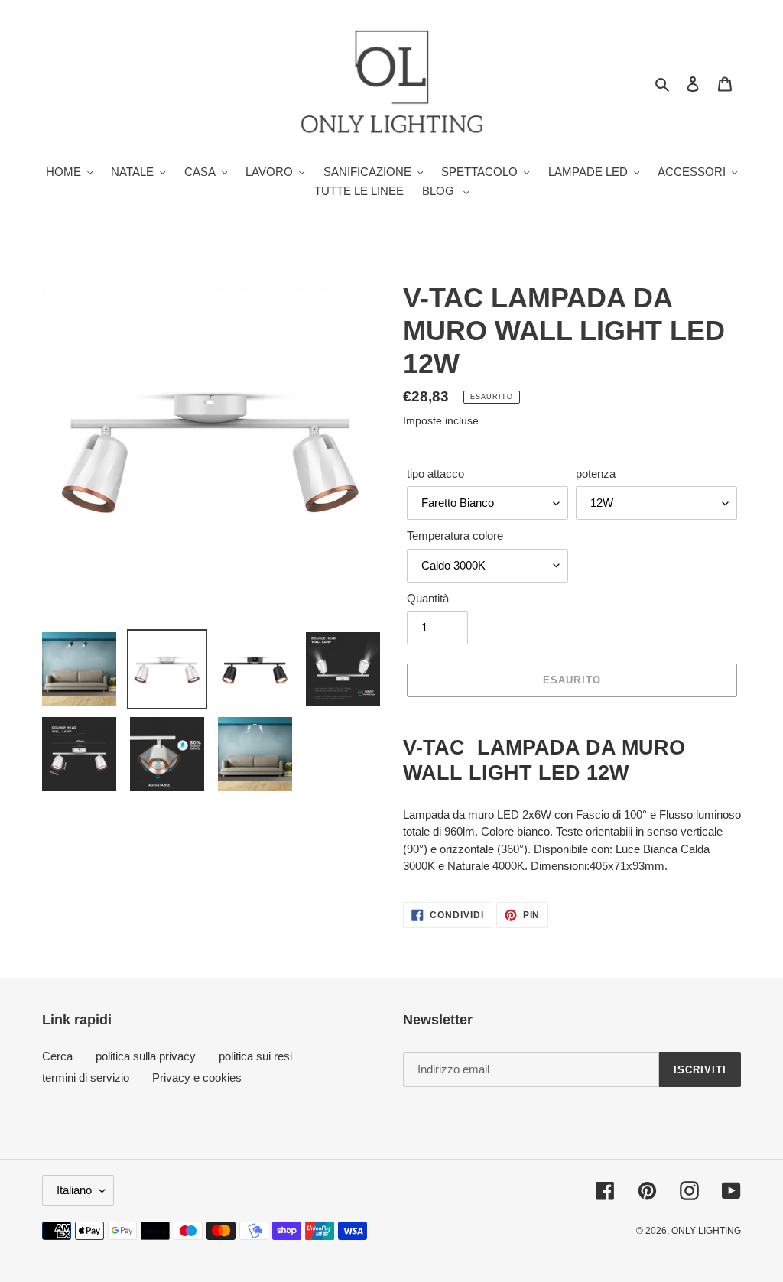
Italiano (74, 1189)
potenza (596, 473)
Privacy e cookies (197, 1077)
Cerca (57, 1056)
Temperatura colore (455, 535)
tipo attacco (435, 473)
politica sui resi (255, 1056)
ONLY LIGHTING (706, 1230)
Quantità (428, 598)
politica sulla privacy (146, 1056)
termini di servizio (85, 1077)
